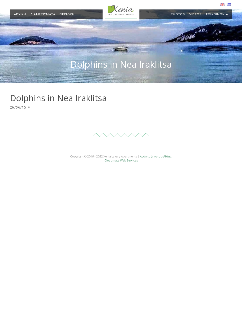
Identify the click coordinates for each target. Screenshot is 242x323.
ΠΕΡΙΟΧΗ (67, 14)
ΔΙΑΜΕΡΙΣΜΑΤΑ (43, 14)
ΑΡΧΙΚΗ (20, 14)
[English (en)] (222, 4)
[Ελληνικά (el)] (229, 4)
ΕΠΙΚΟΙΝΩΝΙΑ (217, 14)
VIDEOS (195, 14)
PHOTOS (178, 14)
